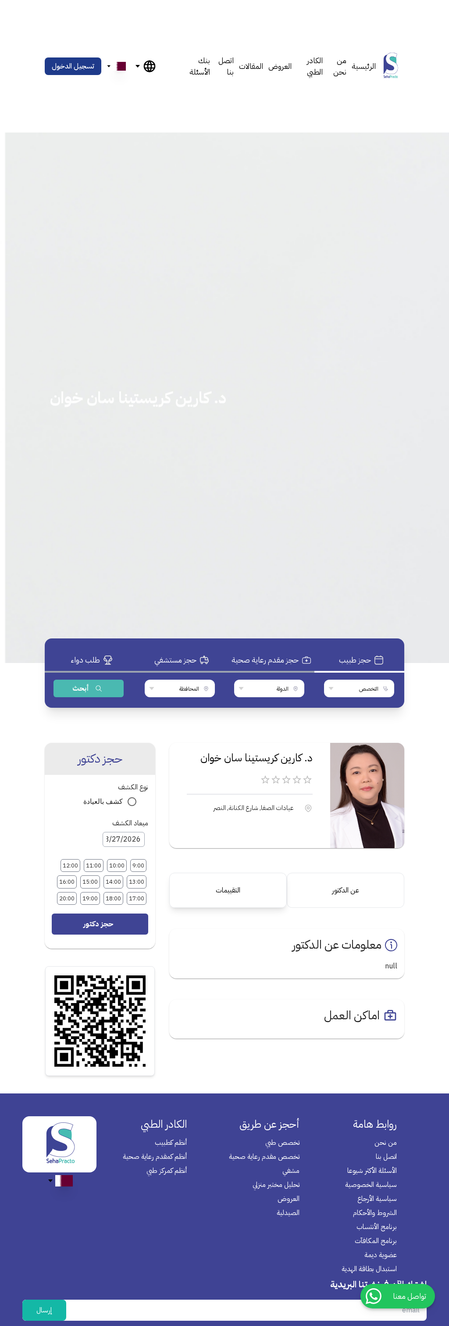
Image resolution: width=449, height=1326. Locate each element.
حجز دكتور (98, 924)
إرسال (44, 1310)
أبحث (80, 688)
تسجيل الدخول (73, 66)
